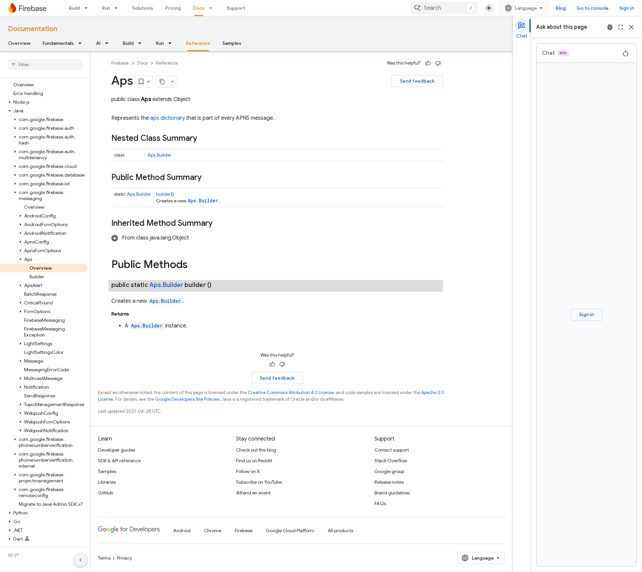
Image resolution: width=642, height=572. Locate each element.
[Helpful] (428, 63)
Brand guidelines (392, 493)
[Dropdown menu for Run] (118, 8)
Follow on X (248, 471)
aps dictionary (167, 118)
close (631, 27)
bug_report (610, 27)
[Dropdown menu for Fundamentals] (82, 43)
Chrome (212, 531)
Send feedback (417, 81)
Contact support (391, 450)
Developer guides (116, 450)
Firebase (120, 63)
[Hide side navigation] (80, 560)
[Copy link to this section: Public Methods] (194, 265)
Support (236, 8)
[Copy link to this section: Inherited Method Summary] (219, 224)
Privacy (124, 558)
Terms (104, 558)
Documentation (32, 29)
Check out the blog (256, 450)
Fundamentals (58, 43)
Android (182, 531)
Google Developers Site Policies (187, 399)
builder (163, 194)
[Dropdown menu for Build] (88, 8)
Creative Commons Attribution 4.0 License (291, 392)
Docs (199, 8)
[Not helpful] (438, 63)
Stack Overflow (390, 461)
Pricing (173, 8)
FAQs (380, 503)
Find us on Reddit (254, 461)
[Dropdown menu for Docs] (213, 8)
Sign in (626, 8)
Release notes (389, 482)
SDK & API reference (119, 461)
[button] (43, 102)
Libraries (107, 482)
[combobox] (444, 8)
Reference (198, 43)
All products (340, 531)
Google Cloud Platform (290, 531)
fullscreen (621, 27)
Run (106, 8)
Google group (389, 471)
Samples (231, 43)
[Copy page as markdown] (162, 81)
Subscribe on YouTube (259, 482)
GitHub (105, 493)
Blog (561, 8)
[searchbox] (45, 64)
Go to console (592, 8)
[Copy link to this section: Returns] (135, 314)
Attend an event (253, 493)
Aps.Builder (159, 155)
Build (74, 8)
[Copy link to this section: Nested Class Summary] (204, 139)
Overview (19, 43)
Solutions (142, 8)
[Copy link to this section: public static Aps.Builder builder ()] (219, 285)
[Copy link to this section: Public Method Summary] (208, 178)
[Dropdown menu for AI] (109, 43)
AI (98, 43)
